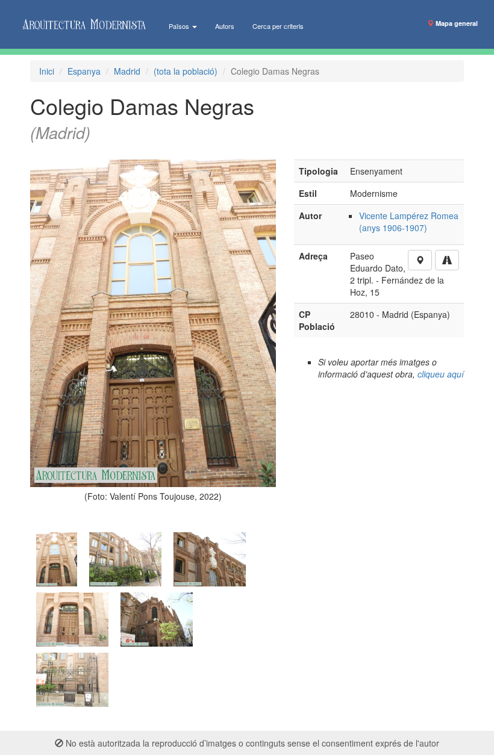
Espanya (84, 71)
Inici (46, 71)
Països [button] (180, 26)
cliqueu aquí (440, 374)
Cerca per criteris (278, 26)
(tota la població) (185, 71)
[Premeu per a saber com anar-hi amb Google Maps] (447, 260)
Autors (224, 26)
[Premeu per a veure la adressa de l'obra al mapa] (420, 260)
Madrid (127, 71)
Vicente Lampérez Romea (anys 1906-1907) (408, 222)
